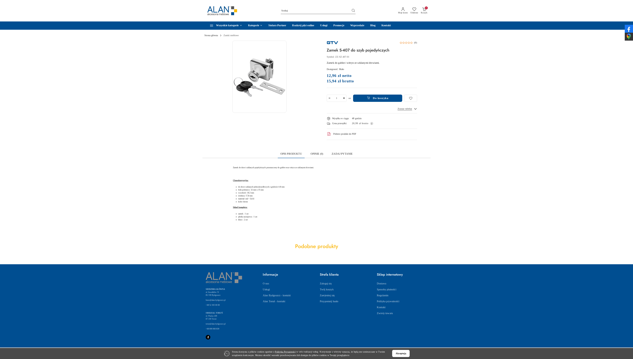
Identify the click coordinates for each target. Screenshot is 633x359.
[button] (255, 25)
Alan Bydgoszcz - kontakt (277, 295)
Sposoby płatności (386, 289)
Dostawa (381, 283)
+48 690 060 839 (212, 329)
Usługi (266, 289)
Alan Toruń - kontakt (274, 301)
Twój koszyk (327, 289)
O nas (266, 283)
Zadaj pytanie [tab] (342, 153)
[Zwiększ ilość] (343, 98)
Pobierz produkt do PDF (344, 134)
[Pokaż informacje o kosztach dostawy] (372, 123)
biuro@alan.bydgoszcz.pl (216, 300)
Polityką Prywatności (285, 352)
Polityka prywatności (388, 301)
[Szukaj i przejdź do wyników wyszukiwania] (353, 10)
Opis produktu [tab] (291, 153)
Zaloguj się (326, 283)
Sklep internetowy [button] (390, 274)
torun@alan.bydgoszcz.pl (216, 324)
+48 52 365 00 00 (213, 305)
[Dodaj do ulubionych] (410, 98)
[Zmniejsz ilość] (329, 98)
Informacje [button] (270, 274)
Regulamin (382, 295)
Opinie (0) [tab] (317, 153)
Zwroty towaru (385, 313)
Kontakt (381, 307)
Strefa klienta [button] (329, 274)
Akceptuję (401, 353)
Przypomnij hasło (329, 301)
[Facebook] (208, 337)
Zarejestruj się (327, 295)
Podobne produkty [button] (316, 246)
